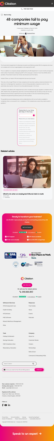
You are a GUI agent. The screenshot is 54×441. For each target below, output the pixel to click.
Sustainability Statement (35, 418)
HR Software (6, 313)
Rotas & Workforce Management (12, 321)
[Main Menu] (52, 3)
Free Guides (32, 306)
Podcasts (31, 317)
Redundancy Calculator (9, 348)
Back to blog (7, 15)
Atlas (4, 325)
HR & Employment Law (9, 306)
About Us (31, 336)
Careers (31, 344)
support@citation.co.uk (10, 388)
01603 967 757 (12, 386)
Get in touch (27, 227)
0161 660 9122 (28, 9)
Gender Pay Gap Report (34, 417)
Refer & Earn (32, 351)
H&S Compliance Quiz (9, 344)
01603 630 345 (12, 384)
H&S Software (7, 317)
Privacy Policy (5, 417)
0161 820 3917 (27, 292)
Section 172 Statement (7, 418)
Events (31, 313)
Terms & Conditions (15, 417)
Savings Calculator (8, 340)
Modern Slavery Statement (21, 418)
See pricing (27, 285)
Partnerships (32, 348)
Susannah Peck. (31, 33)
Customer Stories (33, 340)
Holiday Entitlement (8, 336)
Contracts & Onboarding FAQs (37, 355)
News (30, 309)
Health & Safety (7, 309)
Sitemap (24, 417)
